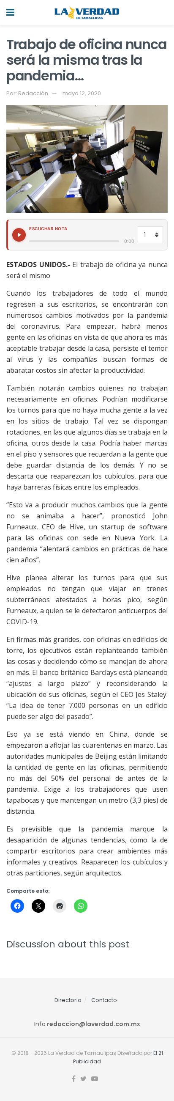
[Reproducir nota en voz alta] (19, 235)
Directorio (68, 1000)
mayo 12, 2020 (82, 93)
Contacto (104, 1000)
